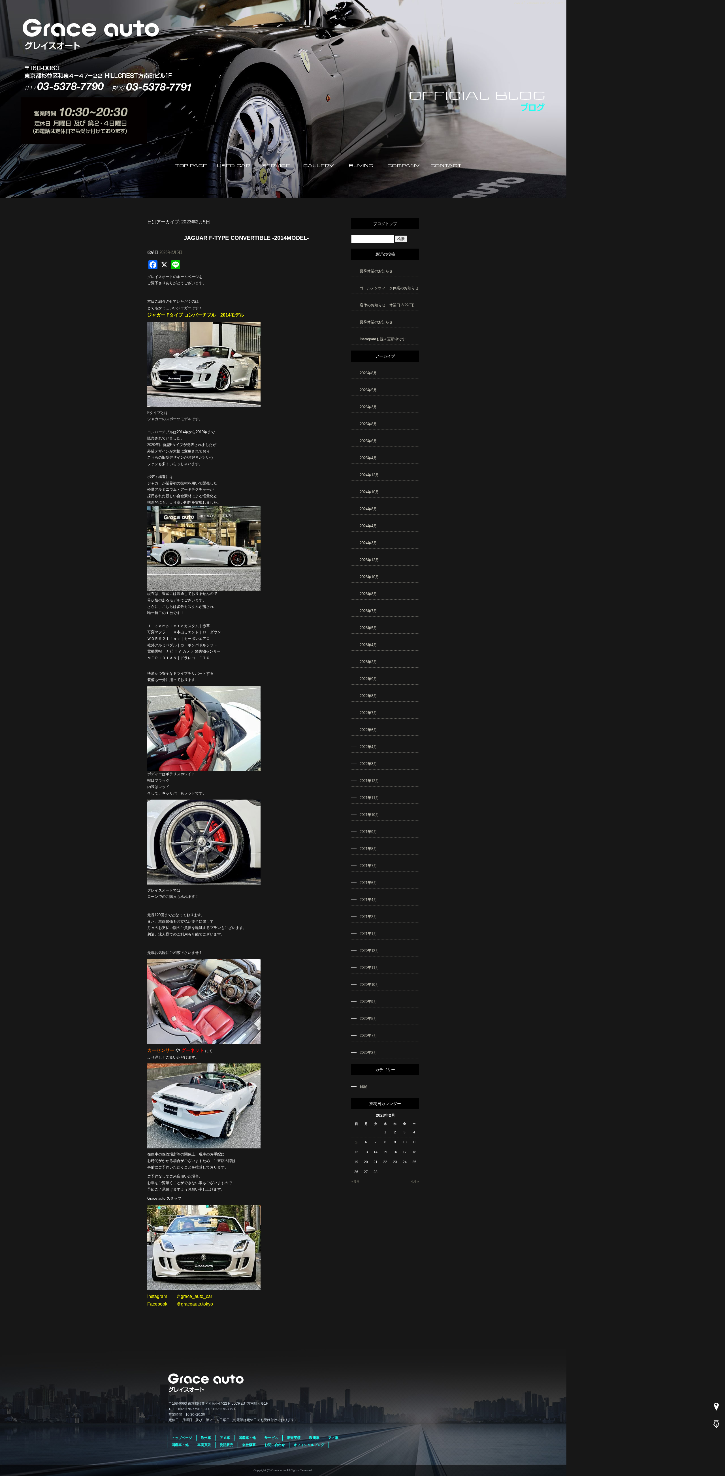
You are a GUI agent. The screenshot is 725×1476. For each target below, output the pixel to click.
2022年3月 (368, 764)
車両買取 (204, 1445)
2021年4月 (368, 900)
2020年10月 (369, 984)
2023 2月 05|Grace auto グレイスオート (540, 2)
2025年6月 (368, 441)
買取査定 (361, 165)
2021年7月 (368, 866)
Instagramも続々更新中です (383, 339)
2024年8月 (368, 509)
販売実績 (293, 1438)
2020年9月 (368, 1001)
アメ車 (225, 1438)
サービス (276, 165)
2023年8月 (368, 594)
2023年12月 (369, 560)
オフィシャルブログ (309, 1445)
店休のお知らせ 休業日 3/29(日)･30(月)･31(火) (389, 305)
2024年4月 (368, 526)
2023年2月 (368, 662)
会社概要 (403, 165)
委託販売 (226, 1445)
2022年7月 (368, 713)
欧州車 (206, 1438)
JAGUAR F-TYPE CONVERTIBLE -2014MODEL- (246, 238)
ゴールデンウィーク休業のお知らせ (389, 288)
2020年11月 (369, 968)
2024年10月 (369, 492)
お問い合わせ (446, 165)
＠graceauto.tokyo (194, 1304)
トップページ (191, 165)
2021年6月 (368, 883)
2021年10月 (369, 815)
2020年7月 (368, 1035)
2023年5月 (368, 628)
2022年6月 (368, 730)
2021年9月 (368, 832)
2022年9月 (368, 679)
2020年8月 (368, 1018)
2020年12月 (369, 951)
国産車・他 (247, 1438)
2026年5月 (368, 390)
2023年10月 (369, 577)
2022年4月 (368, 747)
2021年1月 (368, 934)
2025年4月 (368, 458)
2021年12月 (369, 781)
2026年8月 (368, 373)
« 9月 (355, 1182)
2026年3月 (368, 407)
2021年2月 (368, 917)
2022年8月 (368, 696)
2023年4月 (368, 645)
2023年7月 (368, 611)
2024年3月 (368, 543)
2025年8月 (368, 424)
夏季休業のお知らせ (376, 271)
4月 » (415, 1182)
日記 (363, 1086)
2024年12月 (369, 475)
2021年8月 (368, 849)
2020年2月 (368, 1052)
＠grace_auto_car (194, 1296)
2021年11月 (369, 798)
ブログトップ (385, 223)
